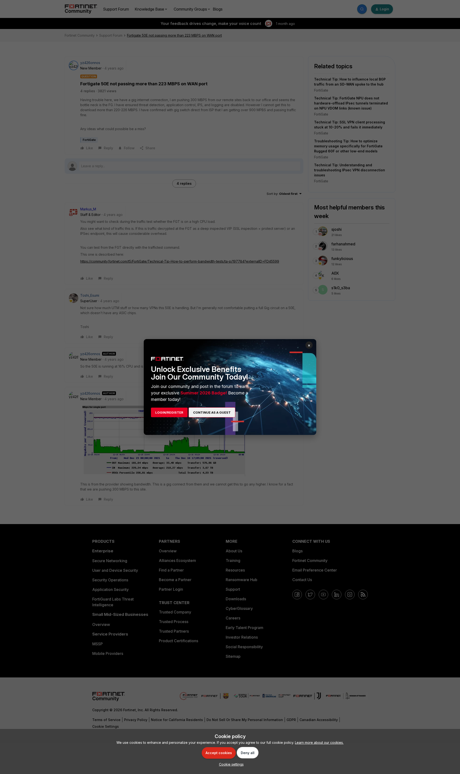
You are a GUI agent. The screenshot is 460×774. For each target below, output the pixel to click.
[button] (230, 764)
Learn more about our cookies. (319, 742)
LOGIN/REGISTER (169, 412)
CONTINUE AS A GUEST (212, 412)
